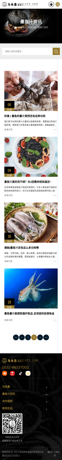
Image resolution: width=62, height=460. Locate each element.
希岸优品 (7, 408)
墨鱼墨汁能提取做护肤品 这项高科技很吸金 (29, 313)
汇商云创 (57, 454)
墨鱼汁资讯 (43, 27)
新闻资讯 (32, 27)
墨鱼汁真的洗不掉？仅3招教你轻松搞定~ (27, 181)
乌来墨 (6, 386)
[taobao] (4, 373)
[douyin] (20, 373)
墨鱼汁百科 (8, 393)
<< (16, 337)
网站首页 (22, 27)
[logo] (20, 360)
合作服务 (7, 401)
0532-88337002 (15, 367)
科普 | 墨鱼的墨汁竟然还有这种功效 (24, 116)
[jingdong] (12, 373)
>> (46, 337)
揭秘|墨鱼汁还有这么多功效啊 (21, 247)
